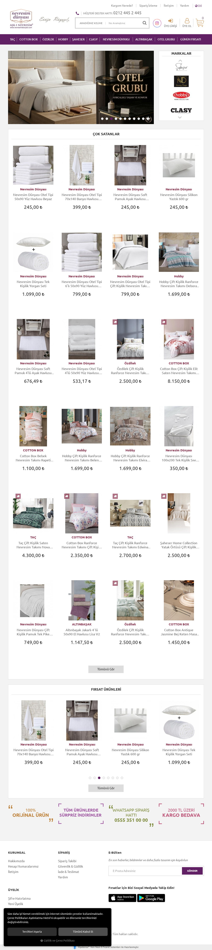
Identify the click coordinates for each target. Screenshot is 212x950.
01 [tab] (102, 118)
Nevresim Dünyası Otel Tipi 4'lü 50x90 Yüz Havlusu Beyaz (82, 371)
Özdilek (130, 363)
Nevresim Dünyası (33, 189)
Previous (180, 60)
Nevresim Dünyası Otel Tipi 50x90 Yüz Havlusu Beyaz (33, 197)
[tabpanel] (81, 87)
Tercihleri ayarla (32, 931)
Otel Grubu (166, 39)
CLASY (93, 39)
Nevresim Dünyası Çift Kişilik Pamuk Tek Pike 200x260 (33, 632)
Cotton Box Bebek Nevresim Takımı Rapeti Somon (33, 458)
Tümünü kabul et (83, 931)
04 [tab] (116, 118)
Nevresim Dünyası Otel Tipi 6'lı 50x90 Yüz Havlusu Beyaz (82, 284)
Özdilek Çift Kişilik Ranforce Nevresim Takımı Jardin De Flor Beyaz (130, 371)
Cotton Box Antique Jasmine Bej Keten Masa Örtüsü (179, 632)
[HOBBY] (181, 96)
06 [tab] (125, 118)
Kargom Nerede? (122, 5)
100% (30, 813)
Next (180, 119)
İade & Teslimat (68, 872)
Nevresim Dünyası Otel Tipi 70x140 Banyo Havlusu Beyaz (82, 197)
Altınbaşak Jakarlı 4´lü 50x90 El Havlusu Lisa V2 (82, 632)
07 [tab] (129, 118)
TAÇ (12, 39)
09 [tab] (138, 118)
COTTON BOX (28, 39)
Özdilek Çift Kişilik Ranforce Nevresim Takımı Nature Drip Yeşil (130, 632)
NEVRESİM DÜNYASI (116, 39)
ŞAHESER (78, 39)
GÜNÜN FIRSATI (190, 39)
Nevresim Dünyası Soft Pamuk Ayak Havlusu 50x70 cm (130, 197)
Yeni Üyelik (15, 904)
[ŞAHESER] (181, 67)
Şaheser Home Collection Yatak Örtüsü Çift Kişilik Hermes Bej (178, 545)
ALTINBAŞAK (143, 39)
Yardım (184, 5)
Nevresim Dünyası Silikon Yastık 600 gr (179, 197)
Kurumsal (16, 852)
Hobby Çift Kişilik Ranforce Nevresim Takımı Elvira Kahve (130, 458)
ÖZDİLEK (48, 39)
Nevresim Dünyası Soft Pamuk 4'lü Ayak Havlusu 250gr (33, 371)
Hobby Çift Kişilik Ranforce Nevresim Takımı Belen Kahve (81, 458)
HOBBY (63, 39)
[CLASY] (181, 110)
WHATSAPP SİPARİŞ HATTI (131, 815)
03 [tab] (111, 118)
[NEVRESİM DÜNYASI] (181, 81)
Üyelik (13, 890)
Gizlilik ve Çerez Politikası (59, 940)
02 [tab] (107, 118)
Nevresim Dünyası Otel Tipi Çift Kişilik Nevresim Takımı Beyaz (130, 284)
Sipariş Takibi (67, 861)
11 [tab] (148, 118)
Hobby (179, 276)
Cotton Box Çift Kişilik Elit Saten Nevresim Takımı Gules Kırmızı (179, 371)
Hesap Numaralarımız (23, 866)
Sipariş (64, 852)
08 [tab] (134, 118)
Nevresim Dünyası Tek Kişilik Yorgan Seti (33, 284)
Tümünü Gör (106, 669)
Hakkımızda (16, 861)
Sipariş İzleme (148, 5)
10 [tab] (143, 118)
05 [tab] (120, 118)
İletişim (169, 5)
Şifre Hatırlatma (19, 898)
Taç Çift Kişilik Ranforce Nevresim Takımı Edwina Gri (130, 545)
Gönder (192, 870)
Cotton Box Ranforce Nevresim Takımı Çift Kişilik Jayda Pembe (82, 545)
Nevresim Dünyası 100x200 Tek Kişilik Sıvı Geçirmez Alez (179, 458)
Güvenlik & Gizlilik (70, 866)
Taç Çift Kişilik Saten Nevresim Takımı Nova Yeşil (33, 545)
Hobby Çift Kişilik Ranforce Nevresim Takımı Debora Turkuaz (178, 284)
